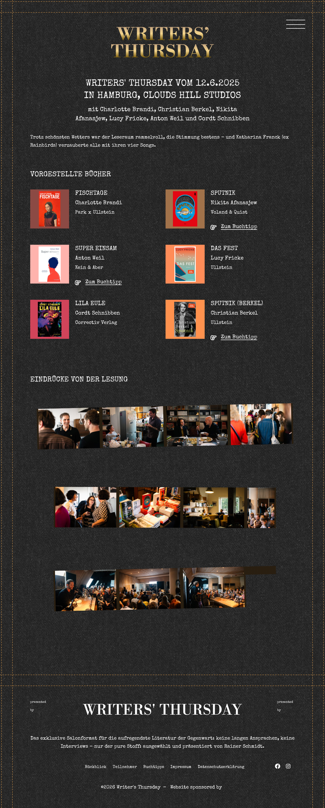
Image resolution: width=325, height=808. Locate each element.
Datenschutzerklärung (221, 767)
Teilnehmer (125, 767)
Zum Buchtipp (239, 227)
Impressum (180, 767)
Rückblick (95, 767)
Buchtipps (153, 767)
